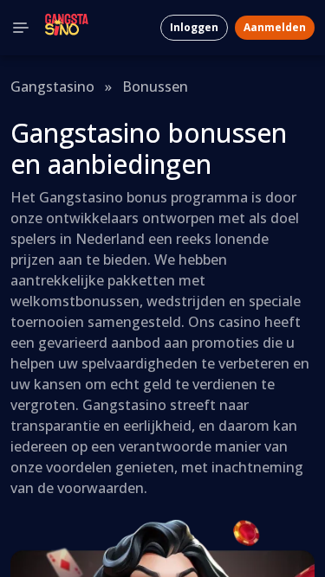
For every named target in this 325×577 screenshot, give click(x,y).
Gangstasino (52, 86)
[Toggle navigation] (20, 27)
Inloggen (194, 27)
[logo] (66, 28)
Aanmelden (275, 27)
